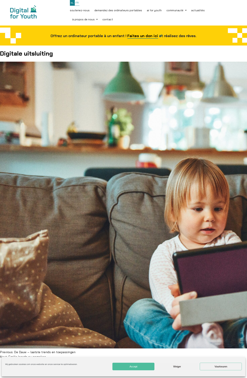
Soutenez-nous (80, 10)
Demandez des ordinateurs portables (118, 10)
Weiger (177, 366)
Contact (107, 19)
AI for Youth (154, 10)
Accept (133, 366)
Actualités (198, 10)
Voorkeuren (221, 366)
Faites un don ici (142, 35)
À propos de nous (83, 19)
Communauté (175, 10)
